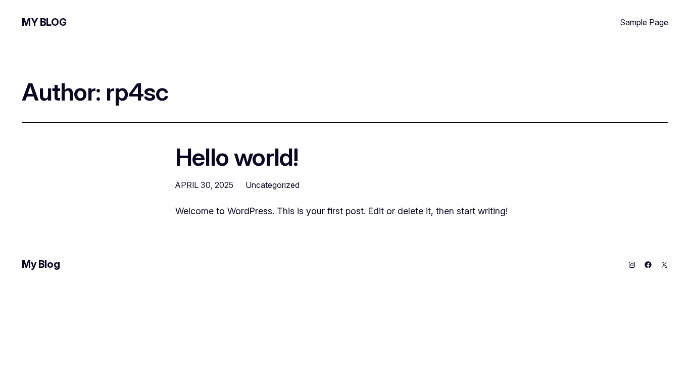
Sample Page (644, 22)
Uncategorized (272, 185)
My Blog (44, 22)
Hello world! (236, 157)
